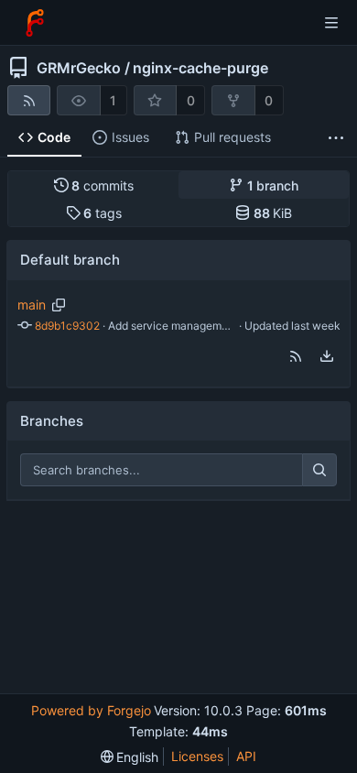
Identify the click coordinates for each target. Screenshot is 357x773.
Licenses (197, 756)
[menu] (327, 356)
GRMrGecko (79, 68)
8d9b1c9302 (67, 325)
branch (273, 185)
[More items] (336, 138)
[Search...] (319, 469)
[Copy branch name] (58, 305)
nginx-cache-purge (200, 68)
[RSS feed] (28, 100)
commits (102, 185)
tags (102, 213)
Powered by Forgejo (91, 710)
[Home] (34, 22)
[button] (295, 356)
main (31, 304)
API (246, 756)
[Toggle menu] (331, 22)
